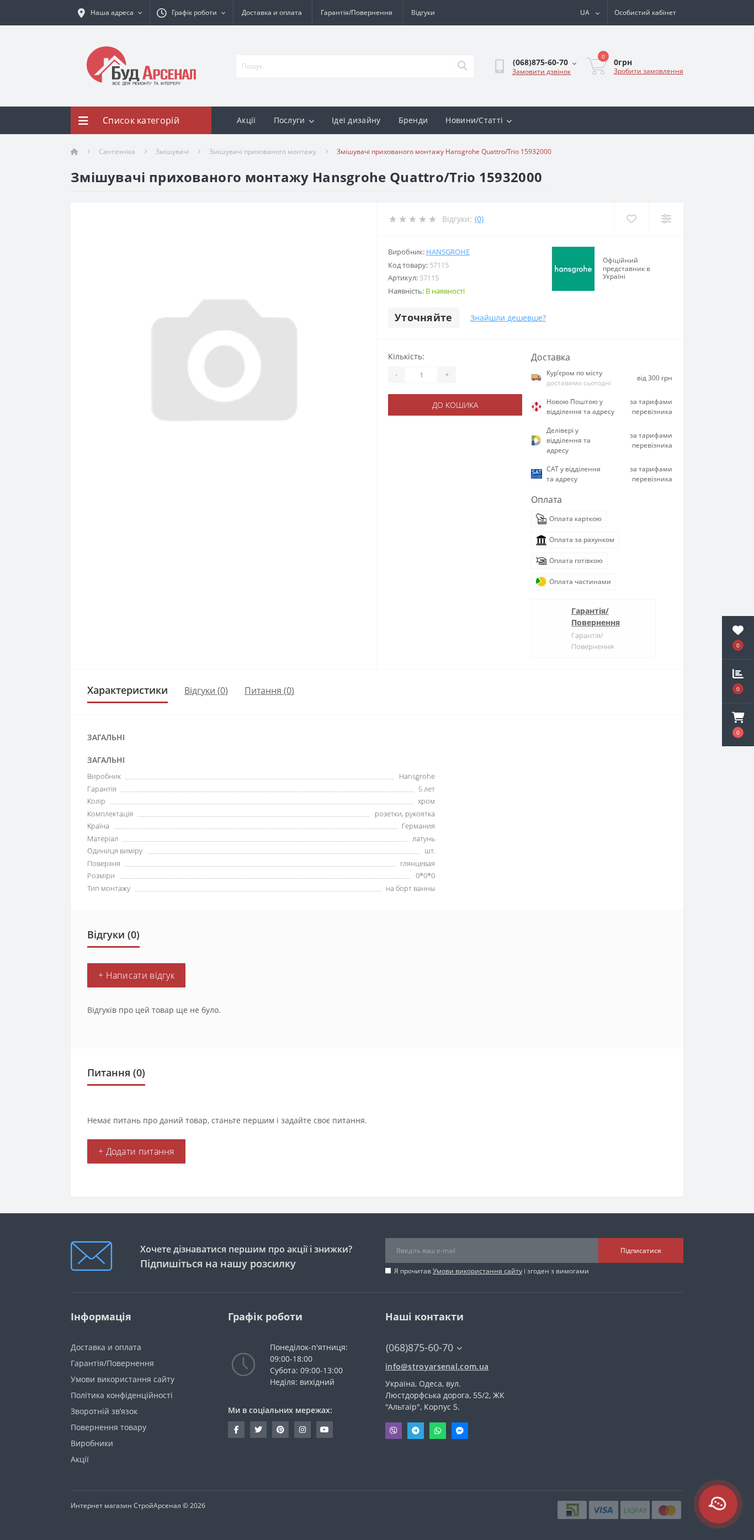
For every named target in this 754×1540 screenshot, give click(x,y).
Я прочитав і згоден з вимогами (491, 1271)
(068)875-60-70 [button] (419, 1347)
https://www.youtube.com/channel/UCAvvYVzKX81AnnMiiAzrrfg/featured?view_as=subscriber (324, 1429)
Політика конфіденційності (122, 1395)
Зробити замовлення (648, 71)
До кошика (455, 405)
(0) (479, 219)
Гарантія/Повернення (356, 12)
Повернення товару (108, 1427)
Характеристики (127, 690)
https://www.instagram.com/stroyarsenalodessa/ (302, 1429)
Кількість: (406, 356)
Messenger (460, 1430)
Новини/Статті (474, 120)
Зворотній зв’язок (104, 1411)
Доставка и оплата (272, 12)
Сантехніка (117, 151)
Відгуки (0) (206, 690)
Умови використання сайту (477, 1271)
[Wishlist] (631, 219)
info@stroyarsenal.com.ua (436, 1366)
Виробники (92, 1443)
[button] (738, 724)
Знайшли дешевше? (508, 317)
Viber (393, 1430)
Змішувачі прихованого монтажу (262, 151)
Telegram (415, 1430)
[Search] (462, 66)
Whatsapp (437, 1430)
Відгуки (423, 12)
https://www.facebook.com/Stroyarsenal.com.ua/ (236, 1429)
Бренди (413, 120)
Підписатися (640, 1250)
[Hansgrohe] (573, 269)
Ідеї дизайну (356, 120)
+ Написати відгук (136, 975)
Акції (246, 120)
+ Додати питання (136, 1151)
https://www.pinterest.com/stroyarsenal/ (280, 1429)
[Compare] (666, 219)
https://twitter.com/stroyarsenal (258, 1429)
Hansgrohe (448, 252)
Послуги (289, 120)
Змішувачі (172, 151)
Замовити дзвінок (541, 71)
